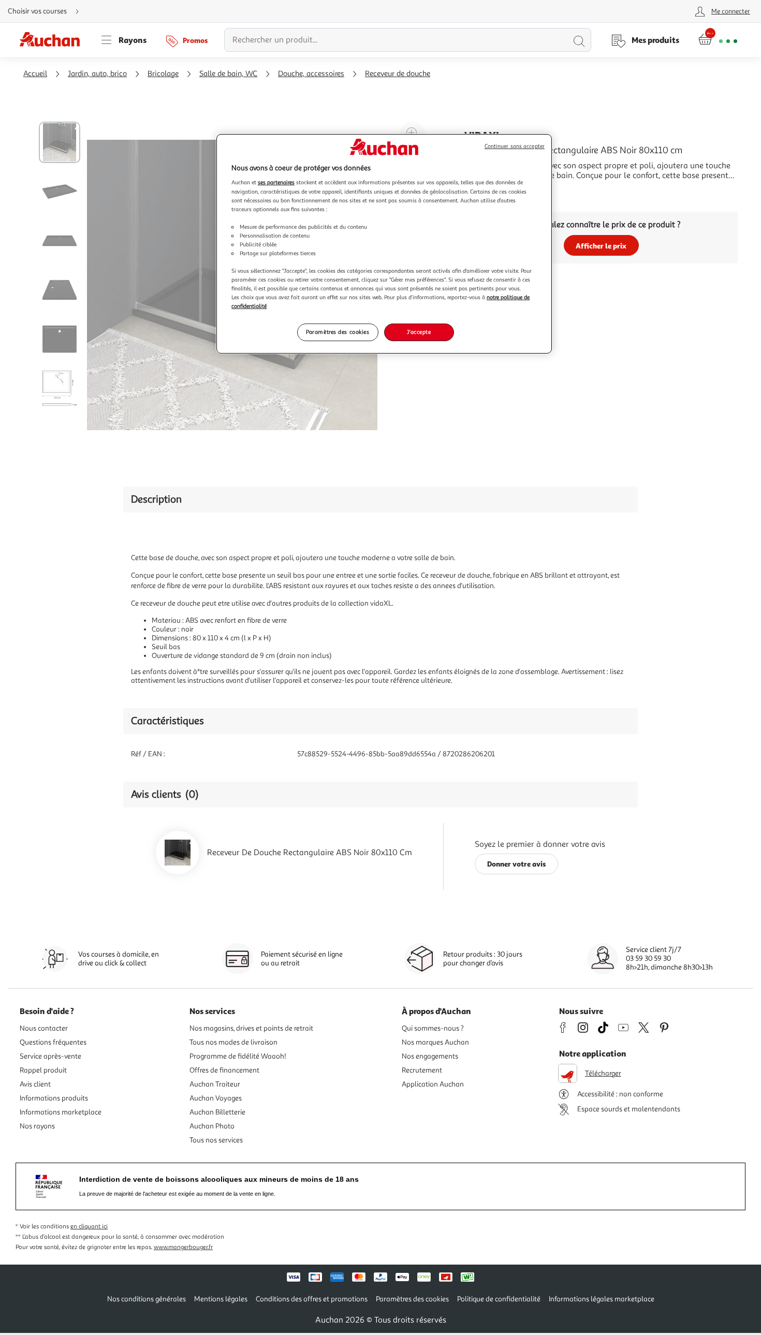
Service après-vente (50, 1056)
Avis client (35, 1084)
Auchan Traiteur (214, 1084)
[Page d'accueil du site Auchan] (53, 40)
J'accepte (419, 331)
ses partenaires (276, 182)
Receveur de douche (397, 74)
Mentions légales (220, 1299)
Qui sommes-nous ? (433, 1028)
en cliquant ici (89, 1226)
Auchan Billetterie (217, 1112)
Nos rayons (37, 1126)
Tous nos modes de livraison (233, 1042)
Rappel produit (43, 1070)
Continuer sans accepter (515, 146)
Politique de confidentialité (498, 1299)
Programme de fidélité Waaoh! (237, 1056)
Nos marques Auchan (435, 1042)
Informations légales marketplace (601, 1299)
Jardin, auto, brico (97, 74)
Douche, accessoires (311, 74)
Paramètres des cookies (338, 331)
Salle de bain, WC (228, 74)
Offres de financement (224, 1070)
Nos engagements (430, 1056)
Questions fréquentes (53, 1042)
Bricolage (163, 74)
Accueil (35, 74)
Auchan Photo (212, 1126)
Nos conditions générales (146, 1299)
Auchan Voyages (215, 1098)
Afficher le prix (601, 245)
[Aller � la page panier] (717, 40)
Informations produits (54, 1098)
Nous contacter (44, 1028)
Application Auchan (433, 1084)
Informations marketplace (60, 1112)
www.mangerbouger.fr (183, 1247)
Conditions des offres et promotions (312, 1299)
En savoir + (484, 191)
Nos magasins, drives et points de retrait (251, 1028)
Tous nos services (216, 1140)
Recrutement (422, 1070)
